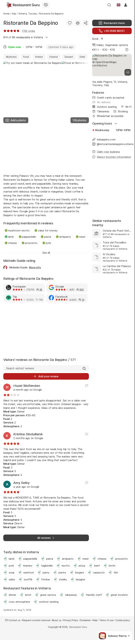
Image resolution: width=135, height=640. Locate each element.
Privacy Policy (70, 620)
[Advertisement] (46, 148)
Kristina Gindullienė (28, 434)
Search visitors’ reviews (20, 368)
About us (56, 620)
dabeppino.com (106, 139)
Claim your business (108, 151)
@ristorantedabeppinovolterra (114, 144)
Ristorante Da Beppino (30, 23)
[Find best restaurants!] (23, 5)
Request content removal (36, 620)
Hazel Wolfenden (26, 386)
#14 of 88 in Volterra (23, 37)
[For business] (45, 5)
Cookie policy (122, 620)
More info (35, 267)
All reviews (44, 537)
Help (94, 620)
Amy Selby (21, 483)
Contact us (14, 620)
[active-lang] (118, 5)
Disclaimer (85, 620)
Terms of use (106, 620)
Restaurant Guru (78, 627)
